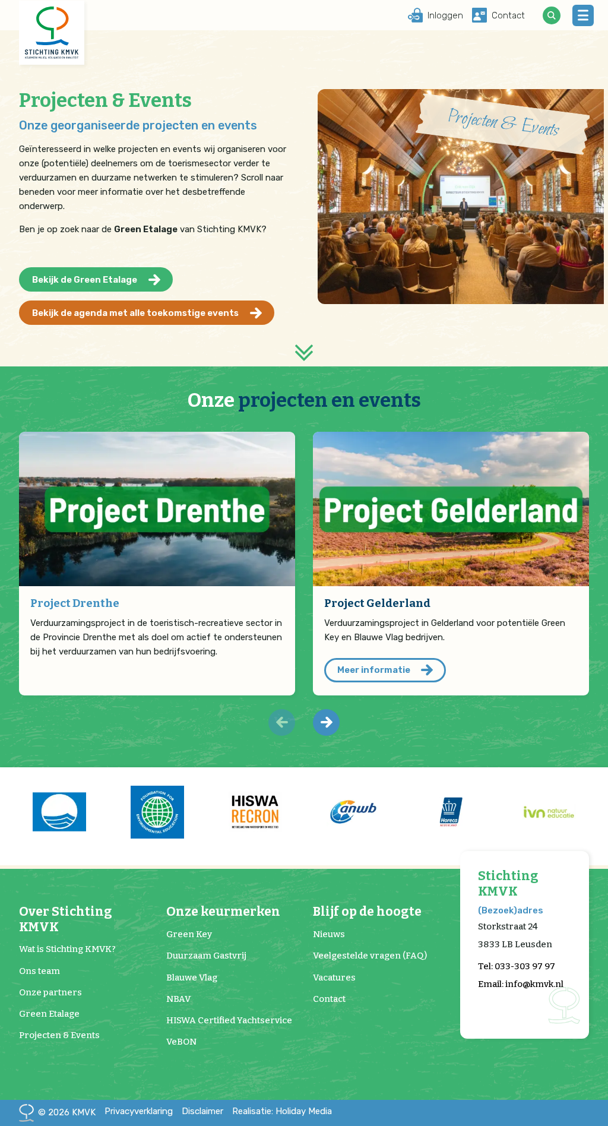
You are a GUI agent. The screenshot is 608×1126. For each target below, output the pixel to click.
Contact (329, 999)
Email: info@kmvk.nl (520, 984)
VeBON (181, 1041)
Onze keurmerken (223, 911)
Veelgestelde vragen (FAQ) (370, 955)
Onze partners (50, 992)
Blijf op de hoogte (367, 911)
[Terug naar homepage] (51, 33)
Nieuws (329, 934)
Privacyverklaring (138, 1111)
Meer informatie (373, 670)
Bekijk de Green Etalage (84, 279)
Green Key (189, 934)
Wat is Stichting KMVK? (67, 949)
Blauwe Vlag (191, 977)
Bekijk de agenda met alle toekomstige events (135, 313)
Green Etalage (49, 1013)
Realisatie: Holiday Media (282, 1111)
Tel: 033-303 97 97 (516, 966)
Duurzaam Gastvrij (206, 955)
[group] (59, 812)
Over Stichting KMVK (65, 919)
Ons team (39, 971)
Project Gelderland (377, 603)
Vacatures (334, 977)
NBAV (178, 999)
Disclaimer (202, 1111)
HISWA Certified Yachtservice (229, 1020)
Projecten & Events (59, 1035)
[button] (326, 722)
